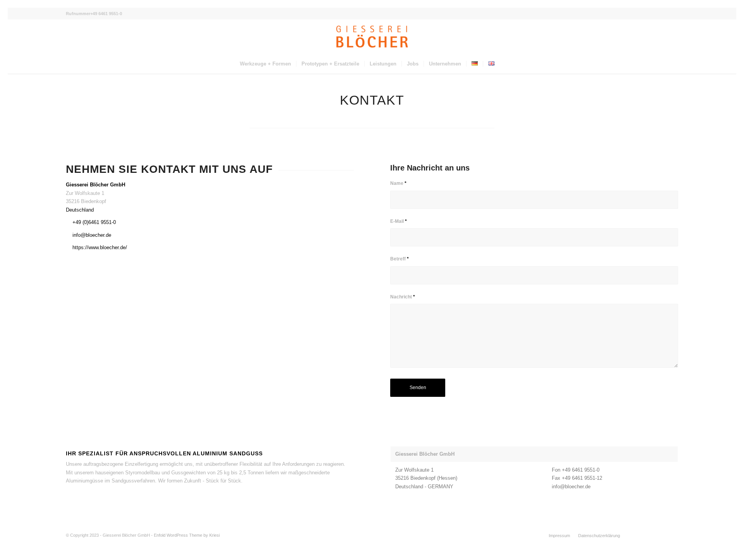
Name (398, 183)
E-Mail (398, 221)
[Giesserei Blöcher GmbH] (372, 36)
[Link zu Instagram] (660, 535)
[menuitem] (265, 64)
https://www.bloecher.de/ (99, 247)
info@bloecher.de (91, 235)
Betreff (399, 259)
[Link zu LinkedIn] (637, 535)
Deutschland (80, 210)
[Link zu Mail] (672, 535)
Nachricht (402, 297)
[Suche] (504, 64)
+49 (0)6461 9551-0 (94, 222)
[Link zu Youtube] (649, 535)
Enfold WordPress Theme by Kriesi (187, 535)
